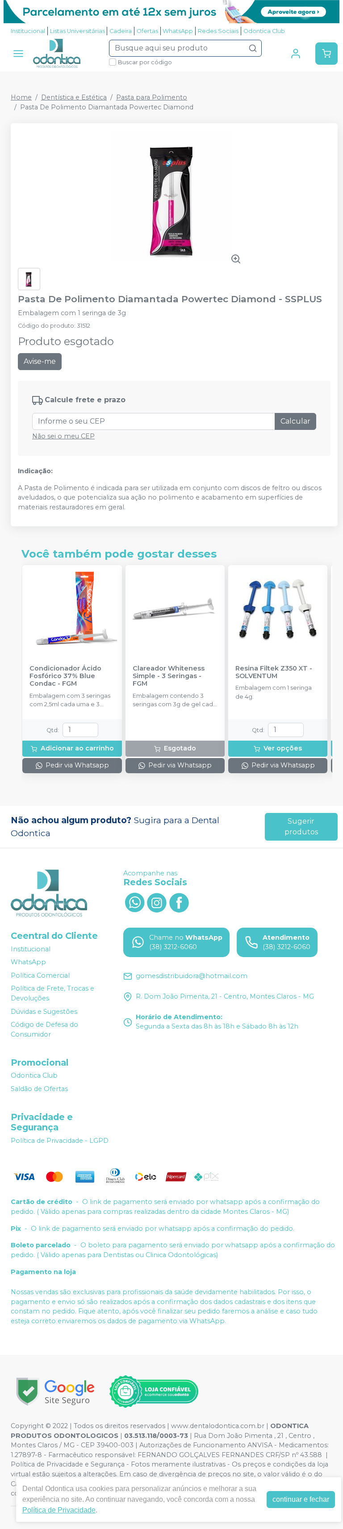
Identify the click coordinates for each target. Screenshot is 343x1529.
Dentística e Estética (74, 97)
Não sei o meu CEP (63, 436)
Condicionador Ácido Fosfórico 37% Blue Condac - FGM (65, 676)
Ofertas (147, 31)
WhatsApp (178, 31)
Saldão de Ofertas (39, 1089)
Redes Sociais (218, 31)
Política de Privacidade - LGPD (60, 1141)
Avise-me (40, 361)
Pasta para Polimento (151, 97)
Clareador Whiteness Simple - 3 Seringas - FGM (169, 676)
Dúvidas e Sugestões (44, 1012)
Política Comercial (40, 975)
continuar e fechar (300, 1499)
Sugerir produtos (301, 826)
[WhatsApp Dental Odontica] (134, 902)
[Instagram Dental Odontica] (157, 902)
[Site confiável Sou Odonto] (153, 1391)
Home (21, 97)
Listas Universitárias (77, 31)
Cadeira (120, 31)
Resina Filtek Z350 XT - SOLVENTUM (273, 672)
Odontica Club (264, 31)
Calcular (295, 421)
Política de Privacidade (59, 1510)
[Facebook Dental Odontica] (179, 902)
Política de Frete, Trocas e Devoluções (52, 994)
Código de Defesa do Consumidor (44, 1029)
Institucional (28, 31)
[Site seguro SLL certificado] (55, 1391)
